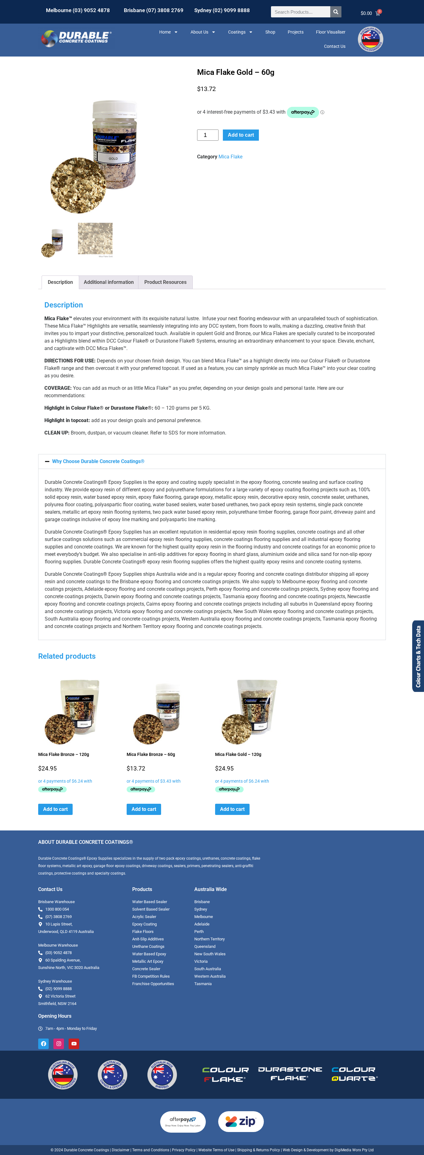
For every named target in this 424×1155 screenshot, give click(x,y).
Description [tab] (60, 282)
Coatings (237, 32)
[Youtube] (74, 1044)
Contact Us (334, 46)
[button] (212, 461)
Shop (270, 32)
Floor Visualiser (330, 32)
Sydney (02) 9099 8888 (222, 10)
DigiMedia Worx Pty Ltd (354, 1150)
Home (165, 32)
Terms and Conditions (150, 1150)
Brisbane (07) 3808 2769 (153, 10)
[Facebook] (43, 1044)
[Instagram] (58, 1044)
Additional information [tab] (109, 282)
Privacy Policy (184, 1150)
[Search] (335, 11)
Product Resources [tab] (165, 282)
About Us (199, 32)
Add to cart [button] (55, 809)
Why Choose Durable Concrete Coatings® (98, 461)
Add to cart (241, 135)
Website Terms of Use (216, 1150)
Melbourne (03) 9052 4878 (78, 10)
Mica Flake (230, 157)
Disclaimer (120, 1150)
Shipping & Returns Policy (258, 1150)
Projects (296, 32)
